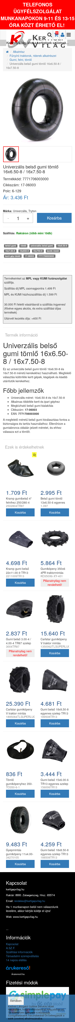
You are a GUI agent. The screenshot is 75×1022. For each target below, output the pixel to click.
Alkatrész (19, 52)
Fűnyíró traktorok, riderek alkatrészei (33, 56)
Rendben (16, 1000)
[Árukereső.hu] (18, 969)
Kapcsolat (12, 944)
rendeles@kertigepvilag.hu (29, 901)
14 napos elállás (16, 960)
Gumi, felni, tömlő (21, 60)
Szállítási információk (19, 952)
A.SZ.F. (10, 948)
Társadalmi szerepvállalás (22, 956)
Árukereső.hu (18, 974)
